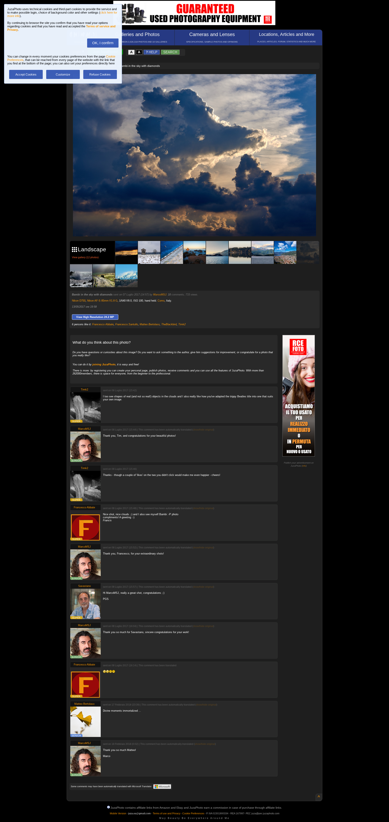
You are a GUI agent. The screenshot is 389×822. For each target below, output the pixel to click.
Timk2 (182, 324)
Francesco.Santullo (126, 324)
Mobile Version (118, 813)
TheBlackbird (169, 324)
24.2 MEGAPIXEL (197, 228)
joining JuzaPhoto (103, 364)
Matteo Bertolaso (150, 324)
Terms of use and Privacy (166, 813)
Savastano (84, 585)
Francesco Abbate (103, 324)
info (304, 466)
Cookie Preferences (193, 813)
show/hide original (203, 429)
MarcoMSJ (159, 294)
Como (161, 300)
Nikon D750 (78, 300)
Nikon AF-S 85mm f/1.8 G (102, 300)
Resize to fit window (197, 81)
